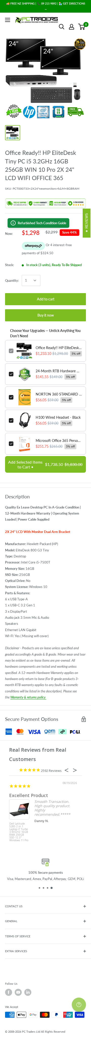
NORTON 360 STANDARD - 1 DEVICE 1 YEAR (59, 394)
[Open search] (61, 27)
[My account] (71, 27)
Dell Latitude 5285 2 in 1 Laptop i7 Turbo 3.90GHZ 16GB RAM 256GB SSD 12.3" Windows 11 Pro (18, 831)
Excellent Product (28, 795)
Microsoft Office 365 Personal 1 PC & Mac (59, 440)
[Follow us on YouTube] (18, 992)
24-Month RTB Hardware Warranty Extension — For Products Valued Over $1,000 (59, 371)
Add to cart (45, 299)
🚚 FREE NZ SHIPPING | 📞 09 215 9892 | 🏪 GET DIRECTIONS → (45, 6)
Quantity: (12, 280)
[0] (82, 27)
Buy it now (45, 315)
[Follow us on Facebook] (8, 992)
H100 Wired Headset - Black (58, 417)
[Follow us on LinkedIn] (27, 992)
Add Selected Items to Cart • (45, 464)
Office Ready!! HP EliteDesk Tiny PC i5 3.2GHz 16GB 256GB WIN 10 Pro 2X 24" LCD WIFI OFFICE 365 (59, 348)
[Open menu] (7, 20)
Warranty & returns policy (28, 697)
